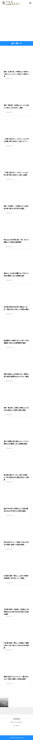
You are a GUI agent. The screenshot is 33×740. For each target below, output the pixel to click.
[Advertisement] (16, 23)
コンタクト (16, 725)
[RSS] (16, 731)
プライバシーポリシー (16, 722)
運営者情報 (16, 719)
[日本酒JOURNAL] (11, 3)
